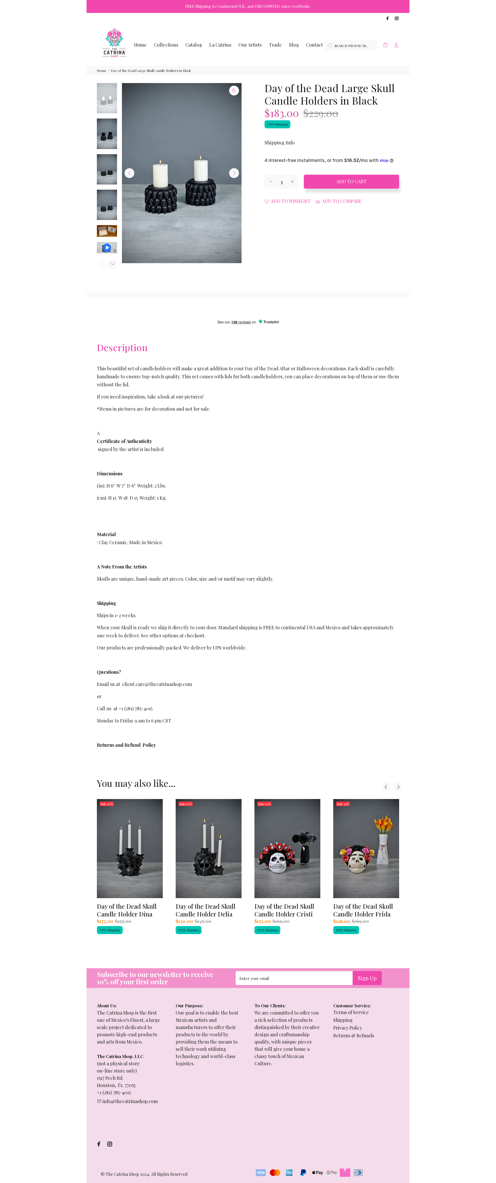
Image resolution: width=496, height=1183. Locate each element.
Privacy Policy (347, 1028)
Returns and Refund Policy (126, 745)
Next (234, 173)
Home (101, 70)
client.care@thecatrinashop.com (157, 684)
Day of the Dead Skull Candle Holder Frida (363, 910)
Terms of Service (351, 1012)
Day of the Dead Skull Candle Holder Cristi (284, 910)
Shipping (343, 1020)
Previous (129, 173)
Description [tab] (122, 347)
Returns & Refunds (353, 1035)
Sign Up (367, 977)
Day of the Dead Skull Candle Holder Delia (205, 910)
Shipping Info (280, 142)
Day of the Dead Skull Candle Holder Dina (127, 910)
